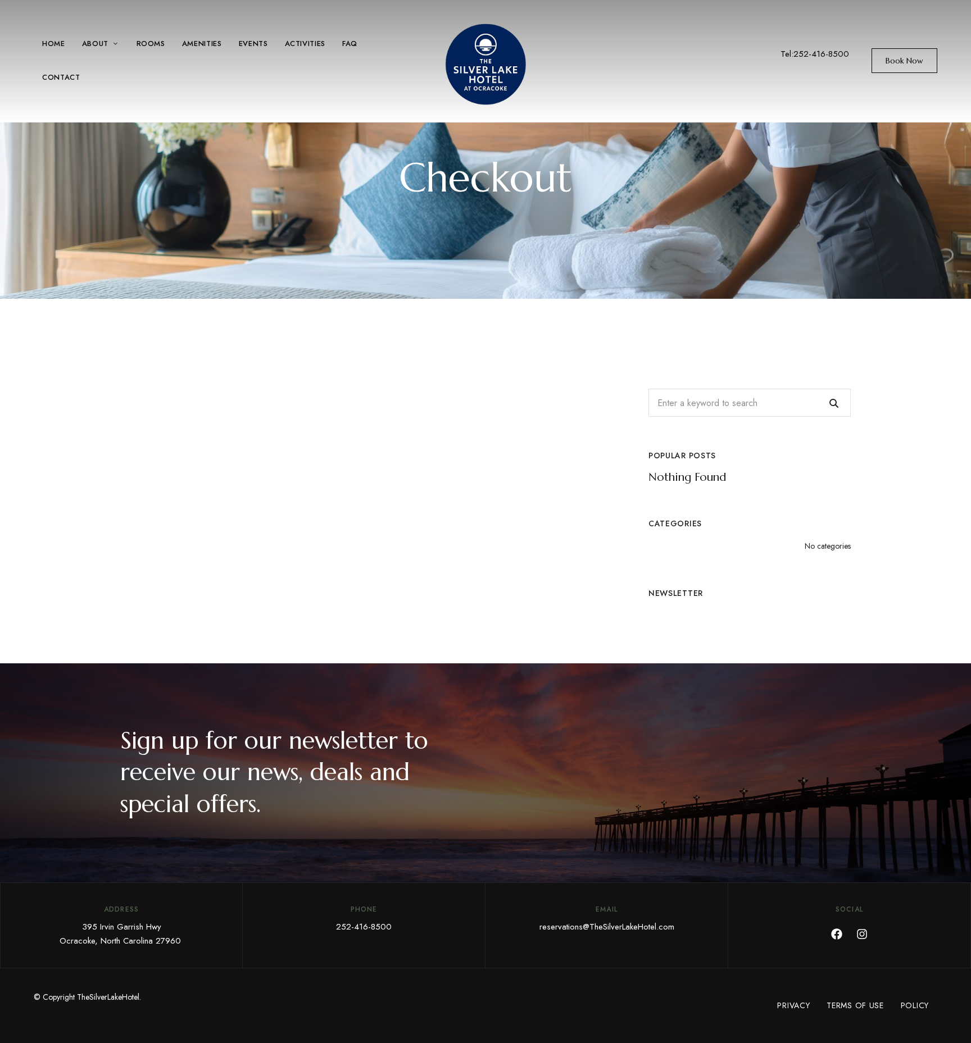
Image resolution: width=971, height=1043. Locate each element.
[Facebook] (836, 934)
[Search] (834, 403)
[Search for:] (749, 403)
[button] (904, 60)
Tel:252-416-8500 (815, 54)
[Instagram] (862, 934)
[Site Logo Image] (485, 64)
